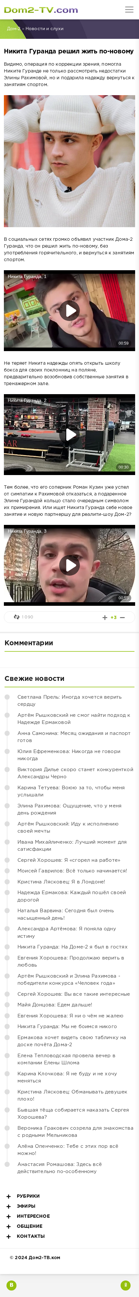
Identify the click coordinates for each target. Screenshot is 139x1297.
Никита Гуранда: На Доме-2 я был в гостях (72, 947)
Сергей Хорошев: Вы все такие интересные (73, 994)
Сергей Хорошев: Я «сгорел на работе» (68, 860)
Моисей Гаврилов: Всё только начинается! (72, 871)
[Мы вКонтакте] (11, 1285)
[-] (122, 617)
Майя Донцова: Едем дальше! (54, 1005)
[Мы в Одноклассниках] (126, 1285)
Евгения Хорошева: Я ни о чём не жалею (70, 1016)
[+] (105, 617)
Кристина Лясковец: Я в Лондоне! (61, 882)
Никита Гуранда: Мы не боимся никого (67, 1027)
